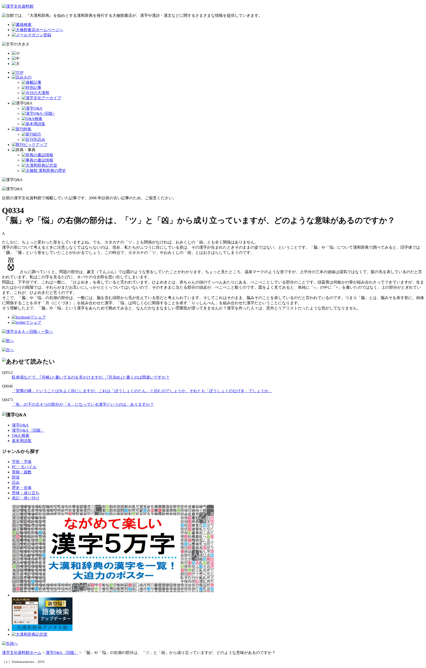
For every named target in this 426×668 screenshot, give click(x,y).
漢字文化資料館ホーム (21, 652)
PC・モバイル (24, 467)
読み (16, 482)
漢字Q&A (20, 425)
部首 (16, 477)
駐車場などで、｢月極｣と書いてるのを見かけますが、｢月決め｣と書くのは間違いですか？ (91, 377)
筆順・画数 (22, 472)
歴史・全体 (22, 488)
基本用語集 (22, 441)
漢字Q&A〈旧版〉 (28, 430)
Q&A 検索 (20, 435)
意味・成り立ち (25, 493)
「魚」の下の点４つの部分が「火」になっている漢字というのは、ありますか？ (83, 404)
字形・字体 (22, 462)
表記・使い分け (25, 498)
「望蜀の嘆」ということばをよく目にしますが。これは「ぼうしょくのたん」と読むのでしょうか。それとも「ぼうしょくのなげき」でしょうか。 (142, 391)
